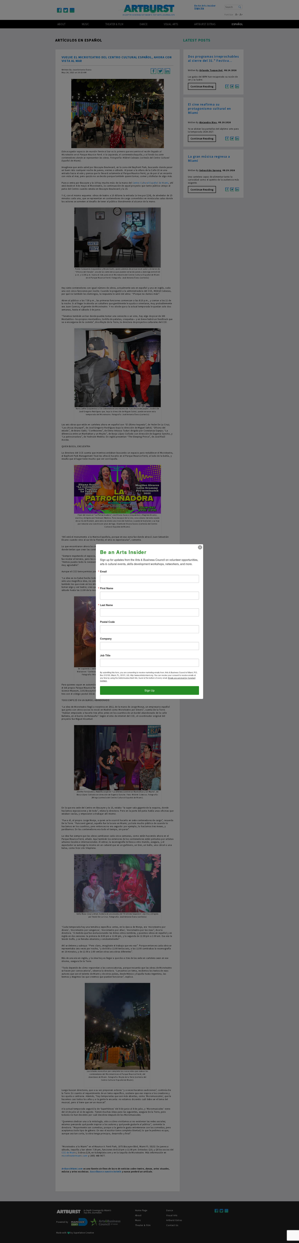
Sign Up (149, 690)
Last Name (106, 605)
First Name (106, 588)
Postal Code (107, 622)
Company (106, 638)
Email (103, 571)
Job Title (105, 655)
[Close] (200, 547)
